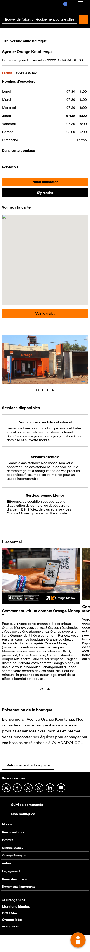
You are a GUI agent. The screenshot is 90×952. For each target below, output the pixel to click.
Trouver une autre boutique (25, 41)
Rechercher (83, 19)
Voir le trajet (45, 313)
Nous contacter (45, 181)
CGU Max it (11, 913)
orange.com (12, 926)
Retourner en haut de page (28, 765)
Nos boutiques (23, 814)
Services (9, 167)
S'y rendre (45, 192)
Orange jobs (12, 919)
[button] (37, 390)
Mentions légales (16, 906)
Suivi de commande (27, 804)
